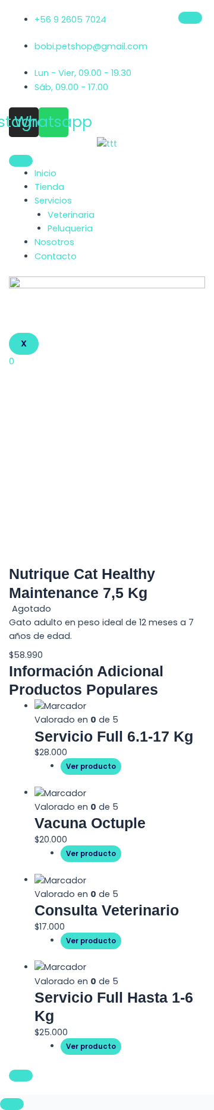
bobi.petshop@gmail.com (90, 46)
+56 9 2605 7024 (70, 20)
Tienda (49, 187)
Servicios (53, 200)
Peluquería (70, 228)
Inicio (45, 173)
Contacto (55, 256)
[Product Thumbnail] (190, 18)
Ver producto (91, 766)
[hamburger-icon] (21, 161)
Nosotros (54, 242)
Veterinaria (71, 215)
